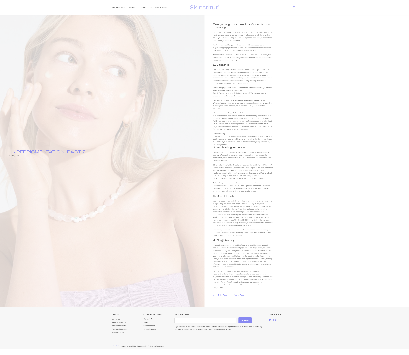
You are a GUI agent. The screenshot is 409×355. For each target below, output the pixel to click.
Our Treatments (119, 326)
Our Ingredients (119, 322)
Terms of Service (119, 329)
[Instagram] (274, 321)
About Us (116, 319)
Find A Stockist (149, 329)
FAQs (145, 322)
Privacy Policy (118, 333)
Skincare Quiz (149, 326)
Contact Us (148, 319)
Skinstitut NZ (142, 346)
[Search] (294, 7)
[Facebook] (270, 321)
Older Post (222, 295)
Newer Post (239, 295)
